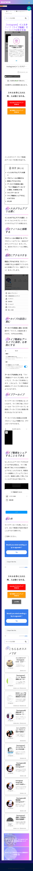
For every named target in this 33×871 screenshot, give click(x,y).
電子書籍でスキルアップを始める (16, 111)
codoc (26, 567)
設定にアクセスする (14, 181)
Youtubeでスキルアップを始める (16, 103)
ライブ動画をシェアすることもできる (16, 196)
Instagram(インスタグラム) (13, 76)
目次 (14, 168)
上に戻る (16, 602)
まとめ (9, 201)
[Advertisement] (16, 136)
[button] (25, 18)
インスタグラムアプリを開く (16, 173)
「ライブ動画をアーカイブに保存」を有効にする (16, 188)
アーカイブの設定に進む (15, 184)
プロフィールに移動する (15, 178)
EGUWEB (5, 2)
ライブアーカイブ (13, 193)
